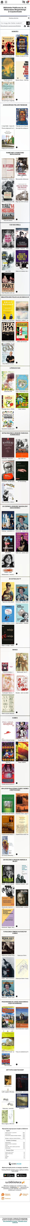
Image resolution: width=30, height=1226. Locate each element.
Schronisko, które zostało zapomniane (12, 1146)
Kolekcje (18, 26)
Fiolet (6, 1155)
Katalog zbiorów (13, 18)
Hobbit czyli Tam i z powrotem (10, 1132)
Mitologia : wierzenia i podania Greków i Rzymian (14, 1138)
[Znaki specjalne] (28, 26)
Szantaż (6, 1156)
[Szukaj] (28, 23)
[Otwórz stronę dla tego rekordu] (8, 46)
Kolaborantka (7, 1148)
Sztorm (6, 1145)
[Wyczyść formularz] (25, 26)
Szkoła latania (8, 1134)
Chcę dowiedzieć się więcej (10, 1221)
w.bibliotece (14, 1187)
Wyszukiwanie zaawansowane (8, 26)
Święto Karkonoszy (9, 1153)
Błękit (6, 1157)
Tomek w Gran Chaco (9, 1152)
